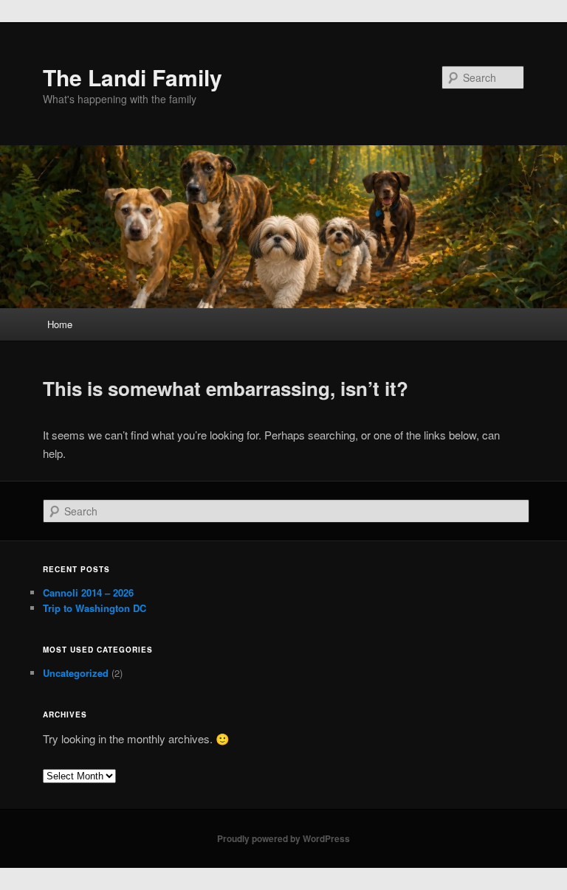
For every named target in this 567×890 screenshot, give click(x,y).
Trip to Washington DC (94, 608)
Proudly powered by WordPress (283, 838)
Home (59, 324)
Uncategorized (76, 673)
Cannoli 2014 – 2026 (88, 592)
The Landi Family (132, 77)
